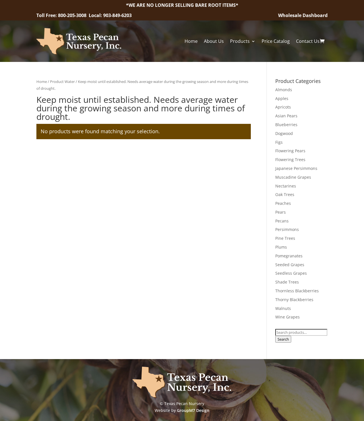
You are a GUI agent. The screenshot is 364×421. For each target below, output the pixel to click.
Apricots (283, 107)
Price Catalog (276, 41)
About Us (214, 41)
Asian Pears (286, 115)
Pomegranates (289, 256)
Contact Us (308, 41)
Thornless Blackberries (297, 290)
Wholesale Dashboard (303, 15)
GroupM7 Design (193, 410)
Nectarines (285, 186)
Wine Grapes (287, 317)
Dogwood (284, 133)
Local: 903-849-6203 (110, 15)
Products (240, 41)
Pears (280, 212)
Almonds (283, 89)
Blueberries (286, 124)
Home (191, 41)
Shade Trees (287, 282)
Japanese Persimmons (296, 168)
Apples (281, 98)
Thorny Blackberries (294, 299)
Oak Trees (284, 194)
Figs (279, 142)
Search (283, 339)
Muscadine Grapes (293, 177)
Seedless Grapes (291, 273)
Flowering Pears (290, 150)
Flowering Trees (290, 159)
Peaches (283, 203)
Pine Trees (285, 238)
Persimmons (287, 229)
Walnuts (283, 308)
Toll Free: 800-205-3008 (62, 15)
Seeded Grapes (289, 264)
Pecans (282, 221)
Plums (281, 247)
